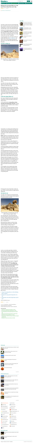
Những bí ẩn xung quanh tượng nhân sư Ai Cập (8, 309)
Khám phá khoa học (14, 3)
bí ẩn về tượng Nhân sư (12, 304)
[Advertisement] (10, 17)
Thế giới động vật (21, 3)
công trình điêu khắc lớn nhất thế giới (6, 305)
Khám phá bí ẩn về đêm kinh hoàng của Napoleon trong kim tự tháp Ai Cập (10, 316)
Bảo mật (5, 441)
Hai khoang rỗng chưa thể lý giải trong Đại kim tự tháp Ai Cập (10, 312)
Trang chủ (3, 3)
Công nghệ (8, 3)
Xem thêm (17, 371)
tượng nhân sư (6, 304)
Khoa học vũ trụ (28, 3)
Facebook (11, 441)
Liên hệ (8, 441)
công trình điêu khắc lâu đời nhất (5, 306)
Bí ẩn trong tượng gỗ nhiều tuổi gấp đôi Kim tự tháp (9, 310)
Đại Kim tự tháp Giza (14, 306)
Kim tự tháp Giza (12, 38)
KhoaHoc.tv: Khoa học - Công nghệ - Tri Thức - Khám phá (5, 1)
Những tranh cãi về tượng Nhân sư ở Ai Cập (8, 314)
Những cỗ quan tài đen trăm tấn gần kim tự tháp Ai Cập (9, 313)
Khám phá (3, 10)
